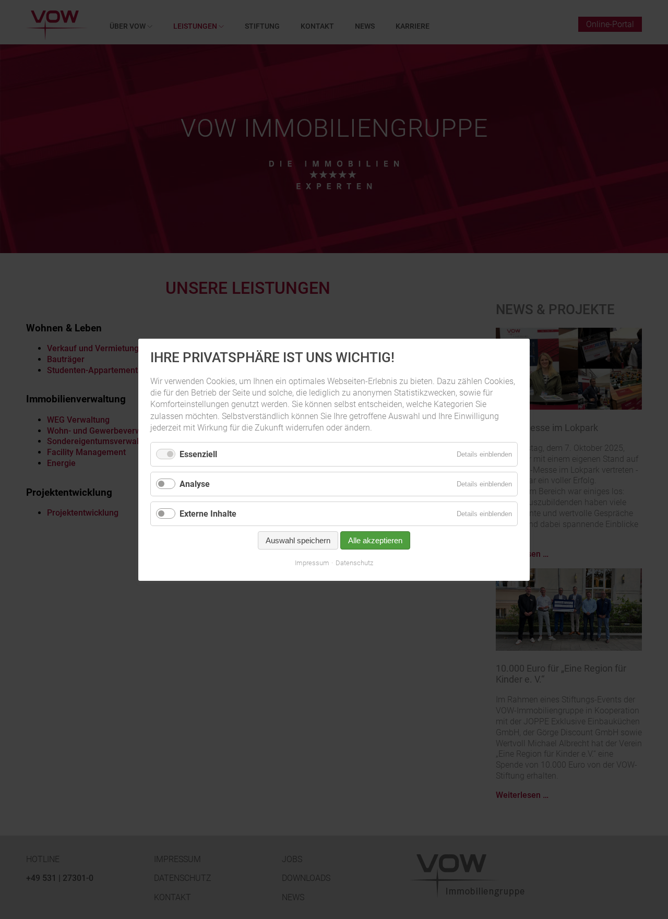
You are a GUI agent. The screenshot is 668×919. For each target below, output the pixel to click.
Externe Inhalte (208, 513)
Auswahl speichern (298, 540)
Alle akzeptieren (375, 540)
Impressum (312, 563)
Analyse (195, 483)
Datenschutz (354, 563)
